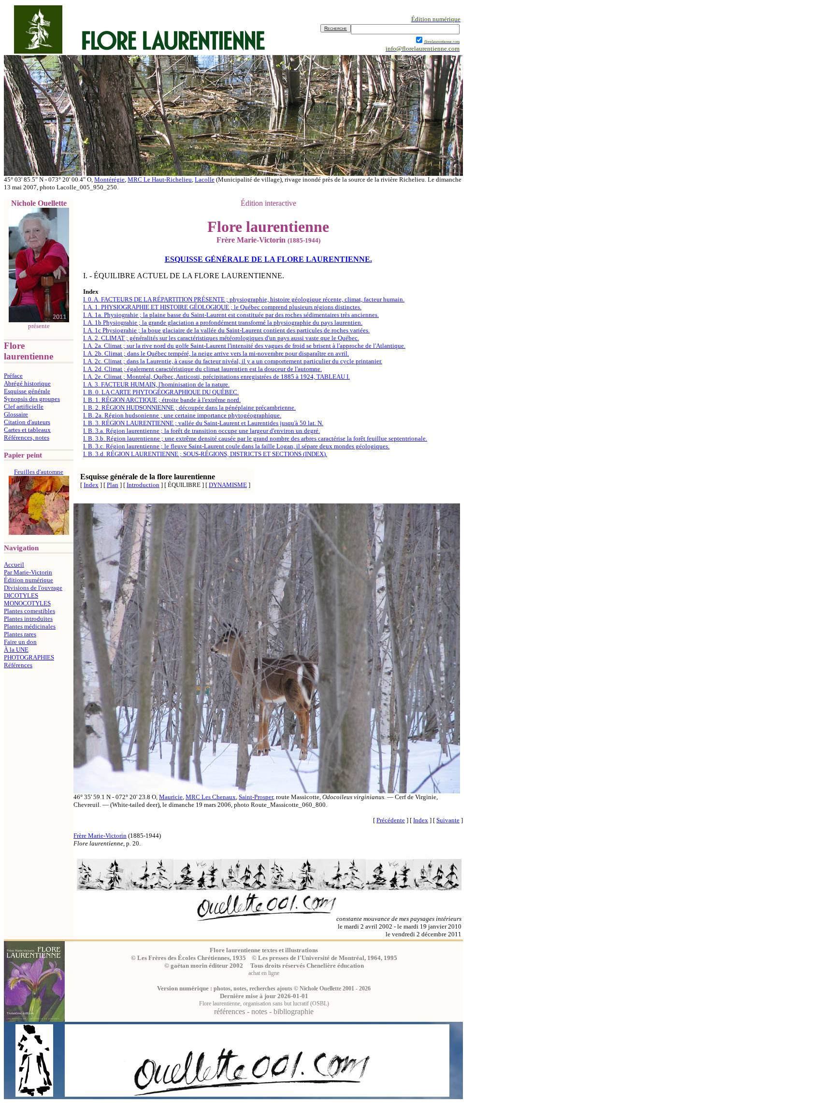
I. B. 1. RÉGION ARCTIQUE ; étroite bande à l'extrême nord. (162, 399)
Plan (112, 484)
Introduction (143, 484)
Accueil (14, 564)
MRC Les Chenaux (211, 797)
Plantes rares (20, 634)
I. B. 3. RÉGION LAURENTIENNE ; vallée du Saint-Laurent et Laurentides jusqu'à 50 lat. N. (203, 423)
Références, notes (26, 437)
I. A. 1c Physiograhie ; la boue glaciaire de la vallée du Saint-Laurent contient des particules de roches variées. (226, 330)
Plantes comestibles (29, 611)
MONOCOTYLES (27, 603)
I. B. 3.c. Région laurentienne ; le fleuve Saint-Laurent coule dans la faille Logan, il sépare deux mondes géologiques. (236, 446)
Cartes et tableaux (27, 429)
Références (18, 665)
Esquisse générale (27, 391)
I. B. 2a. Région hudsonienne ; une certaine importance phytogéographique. (182, 415)
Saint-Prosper (256, 797)
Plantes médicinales (30, 626)
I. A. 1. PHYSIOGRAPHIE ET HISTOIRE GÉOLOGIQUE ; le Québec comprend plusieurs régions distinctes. (222, 307)
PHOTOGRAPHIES (29, 657)
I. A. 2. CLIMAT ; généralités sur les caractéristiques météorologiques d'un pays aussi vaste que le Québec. (221, 338)
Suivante (448, 820)
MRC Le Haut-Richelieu (160, 179)
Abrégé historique (27, 383)
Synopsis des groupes (32, 398)
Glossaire (16, 414)
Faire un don (20, 641)
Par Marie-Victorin (28, 572)
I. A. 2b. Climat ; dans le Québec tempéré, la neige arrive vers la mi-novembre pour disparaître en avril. (216, 353)
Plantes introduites (28, 618)
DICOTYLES (21, 595)
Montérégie (109, 179)
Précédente (390, 820)
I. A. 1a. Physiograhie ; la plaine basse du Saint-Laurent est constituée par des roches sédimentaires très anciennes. (231, 314)
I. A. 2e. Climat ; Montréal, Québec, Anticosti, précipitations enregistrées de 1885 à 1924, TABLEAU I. (216, 376)
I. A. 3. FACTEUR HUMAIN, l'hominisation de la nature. (156, 384)
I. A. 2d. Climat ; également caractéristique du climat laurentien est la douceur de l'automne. (202, 368)
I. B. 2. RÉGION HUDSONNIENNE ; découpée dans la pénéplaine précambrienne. (189, 407)
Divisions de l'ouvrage (33, 587)
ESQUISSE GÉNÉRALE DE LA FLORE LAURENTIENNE (267, 259)
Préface (13, 375)
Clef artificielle (23, 406)
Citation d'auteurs (27, 422)
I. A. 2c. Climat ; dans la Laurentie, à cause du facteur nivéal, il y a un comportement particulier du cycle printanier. (232, 361)
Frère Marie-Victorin (100, 835)
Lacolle (205, 179)
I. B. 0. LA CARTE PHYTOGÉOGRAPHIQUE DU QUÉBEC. (161, 392)
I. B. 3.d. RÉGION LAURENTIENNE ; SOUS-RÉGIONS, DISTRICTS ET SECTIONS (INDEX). (205, 454)
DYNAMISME (228, 484)
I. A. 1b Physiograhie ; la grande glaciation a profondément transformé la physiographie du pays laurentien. (222, 322)
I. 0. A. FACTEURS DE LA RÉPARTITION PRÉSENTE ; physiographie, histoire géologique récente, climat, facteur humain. (243, 299)
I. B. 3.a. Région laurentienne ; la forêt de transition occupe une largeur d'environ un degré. (201, 430)
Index (91, 484)
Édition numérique (28, 580)
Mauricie (171, 797)
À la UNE (16, 649)
